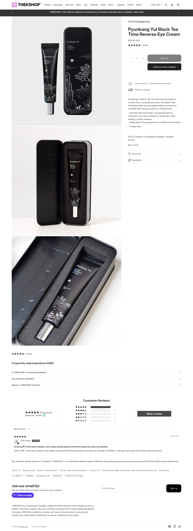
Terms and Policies (38, 527)
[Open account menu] (172, 5)
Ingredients (136, 160)
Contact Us (94, 470)
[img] (20, 436)
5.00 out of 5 (46, 412)
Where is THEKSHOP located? (26, 385)
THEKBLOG (57, 475)
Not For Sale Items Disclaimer (73, 470)
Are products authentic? (23, 378)
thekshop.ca (23, 527)
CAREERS (29, 475)
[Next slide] (178, 13)
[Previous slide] (13, 13)
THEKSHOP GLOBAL (74, 475)
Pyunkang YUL (143, 21)
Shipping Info (29, 470)
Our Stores (164, 470)
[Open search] (166, 5)
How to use (136, 154)
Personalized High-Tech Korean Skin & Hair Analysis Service (129, 470)
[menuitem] (139, 5)
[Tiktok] (179, 526)
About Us (16, 470)
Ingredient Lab (43, 475)
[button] (134, 45)
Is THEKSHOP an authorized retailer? (29, 372)
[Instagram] (174, 526)
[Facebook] (169, 526)
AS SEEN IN (17, 475)
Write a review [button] (154, 413)
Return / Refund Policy (47, 470)
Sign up (173, 488)
